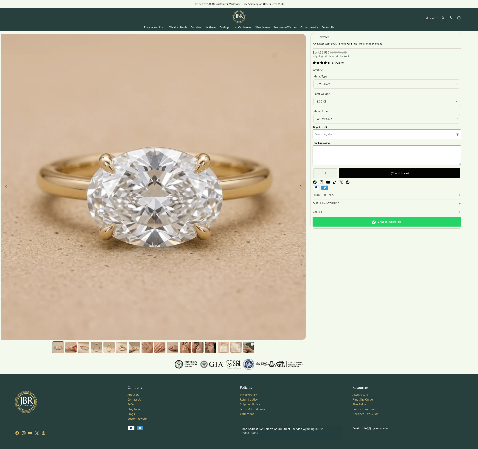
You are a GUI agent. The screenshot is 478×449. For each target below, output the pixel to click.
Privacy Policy (248, 394)
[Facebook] (315, 182)
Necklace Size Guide (365, 414)
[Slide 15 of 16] (236, 347)
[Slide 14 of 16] (223, 347)
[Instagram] (321, 182)
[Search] (443, 18)
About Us (133, 394)
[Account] (451, 18)
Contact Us (134, 399)
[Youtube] (328, 182)
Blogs (131, 414)
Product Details (323, 195)
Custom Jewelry (137, 418)
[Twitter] (341, 182)
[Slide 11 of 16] (185, 347)
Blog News (134, 409)
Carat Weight (322, 94)
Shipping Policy (250, 404)
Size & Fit (319, 211)
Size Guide (359, 404)
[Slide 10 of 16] (172, 347)
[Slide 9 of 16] (159, 347)
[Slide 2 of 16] (71, 347)
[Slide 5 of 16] (109, 347)
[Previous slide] (5, 187)
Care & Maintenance (326, 203)
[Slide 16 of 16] (248, 347)
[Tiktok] (334, 182)
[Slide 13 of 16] (210, 347)
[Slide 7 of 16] (134, 347)
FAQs (131, 404)
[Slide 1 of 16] (58, 347)
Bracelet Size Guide (365, 409)
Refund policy (248, 399)
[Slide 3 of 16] (83, 347)
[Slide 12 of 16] (198, 347)
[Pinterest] (347, 182)
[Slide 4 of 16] (96, 347)
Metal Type (320, 76)
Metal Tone (321, 111)
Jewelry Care (360, 394)
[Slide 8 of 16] (147, 347)
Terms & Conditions (252, 409)
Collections (247, 414)
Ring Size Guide (363, 399)
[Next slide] (302, 187)
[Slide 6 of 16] (121, 347)
